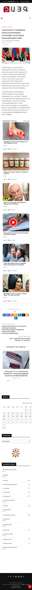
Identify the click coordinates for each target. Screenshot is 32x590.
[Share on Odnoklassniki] (12, 315)
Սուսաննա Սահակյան (13, 40)
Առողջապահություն (9, 469)
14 (21, 416)
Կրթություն (16, 496)
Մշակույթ (16, 530)
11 (8, 416)
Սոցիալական (16, 539)
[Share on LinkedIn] (16, 318)
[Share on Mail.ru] (16, 315)
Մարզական (7, 509)
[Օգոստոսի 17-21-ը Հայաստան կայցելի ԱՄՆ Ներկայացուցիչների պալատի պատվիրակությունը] (16, 360)
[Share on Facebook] (8, 315)
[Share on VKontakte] (4, 315)
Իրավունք (16, 492)
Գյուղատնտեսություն (16, 484)
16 (30, 416)
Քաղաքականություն (7, 27)
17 (4, 419)
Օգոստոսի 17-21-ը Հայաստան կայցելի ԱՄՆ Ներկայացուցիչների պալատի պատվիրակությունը (16, 373)
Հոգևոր (16, 505)
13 (17, 416)
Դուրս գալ (16, 4)
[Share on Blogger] (27, 315)
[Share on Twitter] (23, 315)
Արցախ (5, 475)
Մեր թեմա (6, 519)
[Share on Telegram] (19, 315)
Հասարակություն (9, 500)
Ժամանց (16, 488)
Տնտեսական (16, 543)
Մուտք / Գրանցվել (25, 1)
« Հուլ (3, 428)
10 (4, 416)
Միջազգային (7, 524)
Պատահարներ (8, 534)
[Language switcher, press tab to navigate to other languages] (17, 1)
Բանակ (16, 480)
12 (12, 416)
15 (25, 416)
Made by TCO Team (16, 587)
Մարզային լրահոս (16, 515)
